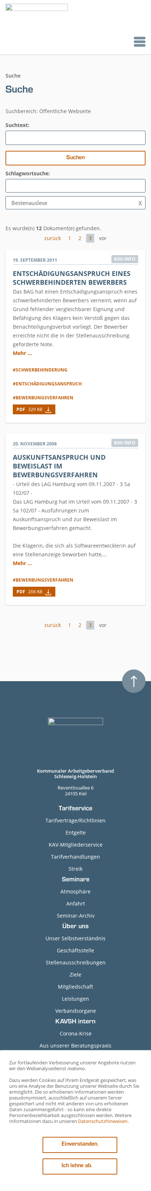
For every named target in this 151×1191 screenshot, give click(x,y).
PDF (29, 409)
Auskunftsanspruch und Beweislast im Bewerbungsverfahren (59, 466)
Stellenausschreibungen (76, 962)
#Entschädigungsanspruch (47, 384)
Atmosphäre (75, 891)
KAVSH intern (75, 1022)
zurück (52, 238)
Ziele (75, 974)
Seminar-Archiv (76, 915)
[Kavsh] (36, 27)
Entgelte (76, 832)
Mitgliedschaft (75, 986)
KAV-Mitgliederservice (76, 844)
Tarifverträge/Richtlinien (75, 820)
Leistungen (75, 998)
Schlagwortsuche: (27, 173)
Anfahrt (75, 903)
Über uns (75, 927)
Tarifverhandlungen (75, 856)
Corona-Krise (76, 1033)
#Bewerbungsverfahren (43, 398)
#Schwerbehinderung (40, 370)
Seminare (75, 880)
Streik (75, 868)
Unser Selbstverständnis (75, 938)
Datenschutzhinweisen (103, 1121)
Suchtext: (17, 125)
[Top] (134, 681)
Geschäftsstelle (75, 950)
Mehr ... (22, 353)
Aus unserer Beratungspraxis (75, 1045)
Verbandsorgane (75, 1010)
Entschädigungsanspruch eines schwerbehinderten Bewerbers (71, 278)
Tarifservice (75, 809)
